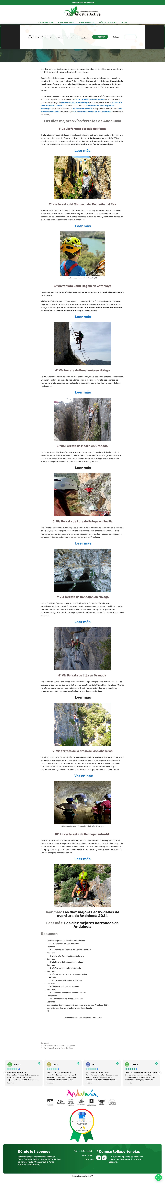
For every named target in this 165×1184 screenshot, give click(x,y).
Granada (69, 452)
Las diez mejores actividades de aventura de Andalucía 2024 (88, 914)
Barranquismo (66, 22)
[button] (160, 1073)
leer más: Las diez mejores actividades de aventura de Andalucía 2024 (77, 1005)
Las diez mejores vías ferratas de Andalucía (66, 940)
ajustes (83, 38)
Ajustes (130, 37)
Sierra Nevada (86, 22)
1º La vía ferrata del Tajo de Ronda (64, 944)
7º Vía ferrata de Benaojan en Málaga (66, 980)
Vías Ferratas (45, 22)
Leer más (83, 468)
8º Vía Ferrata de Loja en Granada (64, 986)
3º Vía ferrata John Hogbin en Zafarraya (67, 956)
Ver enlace (52, 996)
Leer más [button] (10, 1083)
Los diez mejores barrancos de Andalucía (91, 925)
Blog (124, 22)
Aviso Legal (87, 1155)
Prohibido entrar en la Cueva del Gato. (58, 1048)
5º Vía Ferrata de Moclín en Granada (65, 968)
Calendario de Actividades (82, 2)
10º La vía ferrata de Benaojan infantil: (66, 999)
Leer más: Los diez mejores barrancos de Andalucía (69, 1008)
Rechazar (116, 37)
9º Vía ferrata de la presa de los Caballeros (68, 993)
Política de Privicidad (83, 1151)
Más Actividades (108, 22)
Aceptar (100, 36)
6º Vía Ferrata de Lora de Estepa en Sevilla (68, 974)
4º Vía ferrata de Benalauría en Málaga (66, 962)
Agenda (47, 1043)
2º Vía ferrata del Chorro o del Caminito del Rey (70, 950)
